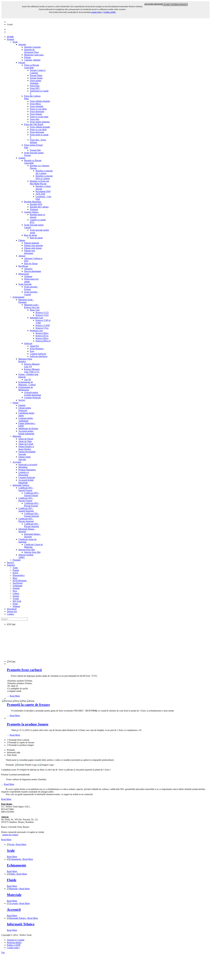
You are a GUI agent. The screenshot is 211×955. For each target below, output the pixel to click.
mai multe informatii (153, 4)
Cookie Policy (96, 12)
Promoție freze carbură (24, 670)
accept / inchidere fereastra (175, 4)
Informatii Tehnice (21, 924)
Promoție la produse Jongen (27, 724)
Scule (11, 850)
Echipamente (16, 865)
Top (3, 952)
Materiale (14, 895)
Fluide (11, 880)
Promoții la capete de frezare (28, 704)
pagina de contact (10, 834)
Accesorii (14, 909)
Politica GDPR (110, 12)
